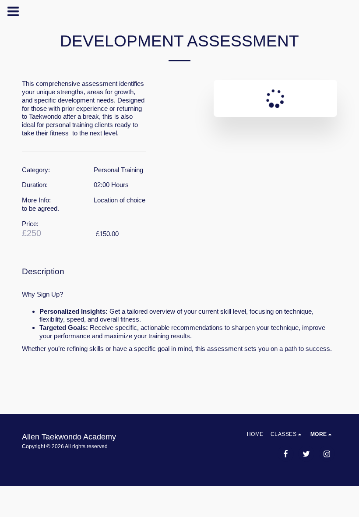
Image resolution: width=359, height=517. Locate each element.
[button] (287, 434)
